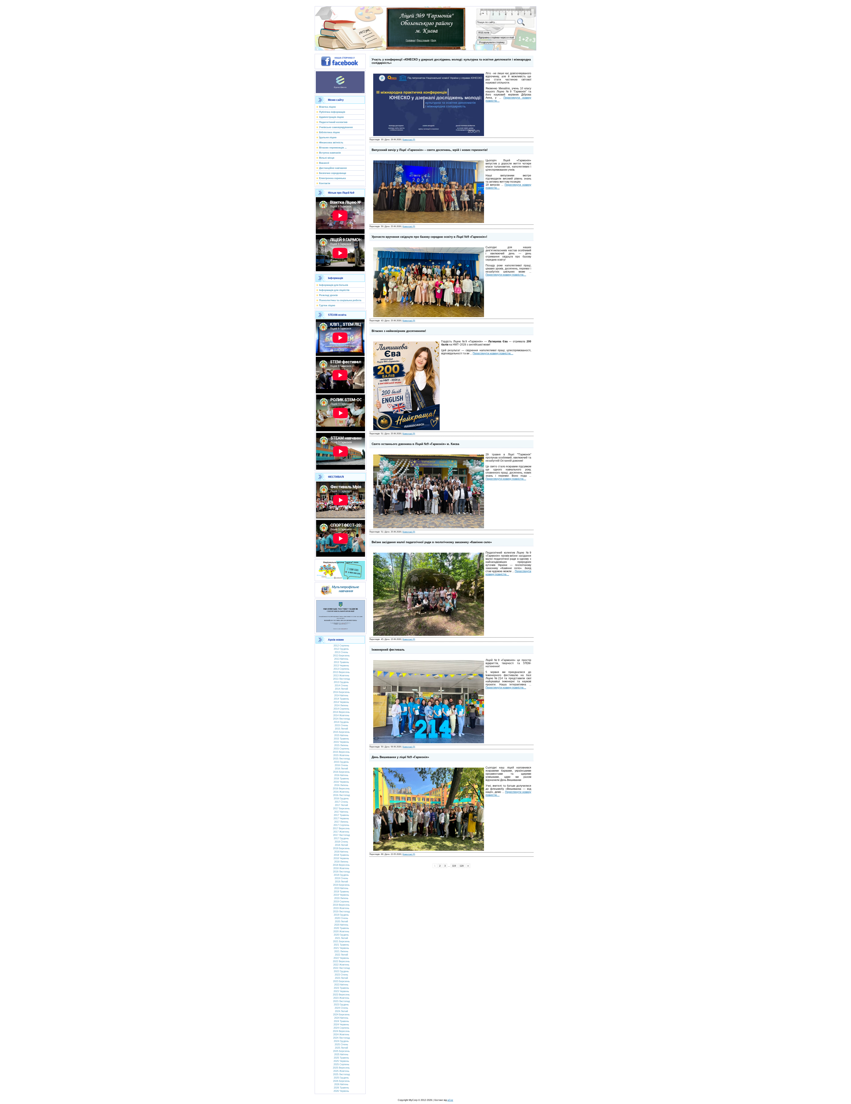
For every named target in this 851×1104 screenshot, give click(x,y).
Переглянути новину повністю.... (506, 274)
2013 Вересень (341, 672)
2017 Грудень (341, 838)
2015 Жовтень (341, 755)
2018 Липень (341, 861)
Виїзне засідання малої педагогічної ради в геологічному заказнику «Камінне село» (432, 542)
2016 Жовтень (341, 791)
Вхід (433, 40)
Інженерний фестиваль (388, 649)
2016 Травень (341, 778)
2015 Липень (341, 745)
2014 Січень (341, 685)
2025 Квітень (341, 1054)
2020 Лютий (341, 921)
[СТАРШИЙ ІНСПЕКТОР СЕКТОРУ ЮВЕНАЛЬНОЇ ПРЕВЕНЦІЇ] (340, 615)
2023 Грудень (341, 1004)
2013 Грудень (341, 682)
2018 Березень (341, 848)
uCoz (450, 1100)
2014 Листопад (341, 718)
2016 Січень (341, 765)
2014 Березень (341, 692)
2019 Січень (341, 878)
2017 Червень (341, 818)
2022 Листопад (341, 968)
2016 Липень (341, 785)
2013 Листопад (341, 678)
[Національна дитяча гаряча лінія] (340, 569)
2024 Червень (341, 1024)
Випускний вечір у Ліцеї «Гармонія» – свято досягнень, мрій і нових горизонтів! (430, 150)
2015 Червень (341, 742)
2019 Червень (341, 894)
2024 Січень (341, 1007)
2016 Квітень (341, 775)
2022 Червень (341, 958)
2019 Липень (341, 898)
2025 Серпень (341, 1064)
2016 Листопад (341, 795)
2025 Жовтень (341, 1071)
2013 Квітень (341, 658)
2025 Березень (341, 1051)
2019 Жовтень (341, 908)
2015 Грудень (341, 762)
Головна (410, 40)
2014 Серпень (341, 708)
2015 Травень (341, 738)
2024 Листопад (341, 1037)
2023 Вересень (341, 994)
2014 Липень (341, 705)
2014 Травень (341, 698)
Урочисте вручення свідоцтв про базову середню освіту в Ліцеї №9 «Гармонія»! (429, 236)
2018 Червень (341, 858)
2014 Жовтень (341, 715)
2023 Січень (341, 974)
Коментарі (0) (409, 139)
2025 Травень (341, 1057)
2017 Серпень (341, 825)
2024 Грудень (341, 1041)
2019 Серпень (341, 901)
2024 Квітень (341, 1017)
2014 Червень (341, 702)
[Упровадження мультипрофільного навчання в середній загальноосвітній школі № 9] (340, 589)
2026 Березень (341, 1081)
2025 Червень (341, 1061)
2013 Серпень (341, 668)
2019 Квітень (341, 888)
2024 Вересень (341, 1031)
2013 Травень (341, 662)
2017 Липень (341, 821)
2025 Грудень (341, 1077)
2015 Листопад (341, 758)
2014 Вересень (341, 712)
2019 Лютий (341, 881)
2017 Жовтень (341, 831)
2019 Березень (341, 885)
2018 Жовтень (341, 868)
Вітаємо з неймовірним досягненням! (399, 331)
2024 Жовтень (341, 1034)
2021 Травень (341, 944)
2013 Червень (341, 665)
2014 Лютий (341, 688)
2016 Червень (341, 781)
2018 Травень (341, 855)
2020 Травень (341, 928)
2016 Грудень (341, 798)
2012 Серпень (341, 645)
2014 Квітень (341, 695)
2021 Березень (341, 941)
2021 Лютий (341, 938)
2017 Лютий (341, 805)
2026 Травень (341, 1087)
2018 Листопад (341, 871)
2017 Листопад (341, 835)
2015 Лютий (341, 728)
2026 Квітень (341, 1084)
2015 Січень (341, 725)
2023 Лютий (341, 978)
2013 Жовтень (341, 675)
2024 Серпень (341, 1027)
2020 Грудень (341, 934)
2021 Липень (341, 951)
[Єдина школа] (340, 81)
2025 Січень (341, 1044)
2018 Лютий (341, 845)
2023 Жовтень (341, 998)
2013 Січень (341, 652)
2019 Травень (341, 891)
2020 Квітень (341, 924)
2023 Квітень (341, 984)
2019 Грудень (341, 914)
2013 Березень (341, 655)
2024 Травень (341, 1021)
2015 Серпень (341, 748)
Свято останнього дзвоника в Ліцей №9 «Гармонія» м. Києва (415, 444)
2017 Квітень (341, 811)
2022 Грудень (341, 971)
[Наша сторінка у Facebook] (340, 60)
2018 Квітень (341, 851)
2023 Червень (341, 991)
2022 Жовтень (341, 964)
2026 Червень (341, 1091)
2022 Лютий (341, 954)
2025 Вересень (341, 1067)
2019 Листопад (341, 911)
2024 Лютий (341, 1011)
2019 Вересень (341, 904)
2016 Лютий (341, 768)
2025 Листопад (341, 1074)
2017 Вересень (341, 828)
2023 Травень (341, 988)
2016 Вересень (341, 788)
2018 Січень (341, 841)
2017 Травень (341, 815)
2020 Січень (341, 918)
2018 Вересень (341, 865)
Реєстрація (423, 40)
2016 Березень (341, 771)
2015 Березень (341, 732)
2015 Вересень (341, 752)
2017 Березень (341, 808)
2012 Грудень (341, 649)
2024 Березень (341, 1014)
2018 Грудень (341, 875)
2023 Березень (341, 981)
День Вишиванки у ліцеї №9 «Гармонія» (400, 757)
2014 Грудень (341, 722)
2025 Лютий (341, 1047)
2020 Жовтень (341, 931)
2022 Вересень (341, 961)
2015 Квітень (341, 735)
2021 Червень (341, 948)
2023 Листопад (341, 1001)
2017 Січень (341, 801)
